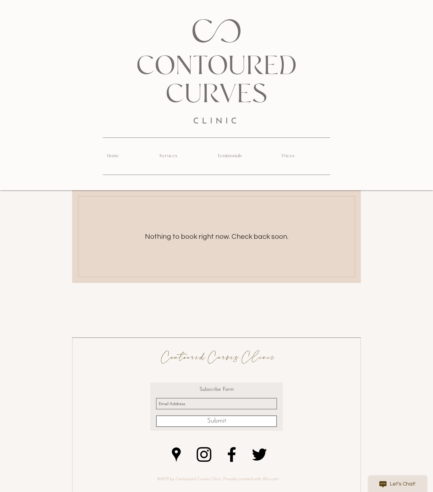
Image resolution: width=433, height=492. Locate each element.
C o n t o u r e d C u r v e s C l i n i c (216, 357)
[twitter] (259, 454)
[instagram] (204, 454)
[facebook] (232, 454)
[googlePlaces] (176, 454)
